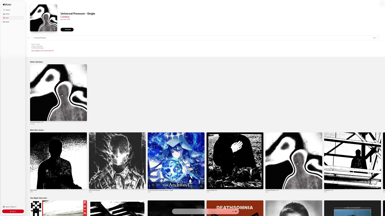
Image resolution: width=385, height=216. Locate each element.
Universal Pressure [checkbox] (40, 38)
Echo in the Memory (95, 133)
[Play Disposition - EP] (326, 186)
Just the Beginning (212, 133)
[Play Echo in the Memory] (91, 186)
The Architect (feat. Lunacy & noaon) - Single (162, 133)
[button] (13, 10)
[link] (37, 130)
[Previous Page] (28, 160)
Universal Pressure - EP (37, 65)
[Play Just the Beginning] (209, 186)
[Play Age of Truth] (32, 186)
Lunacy (65, 16)
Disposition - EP (329, 133)
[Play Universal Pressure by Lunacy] (32, 38)
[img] (7, 4)
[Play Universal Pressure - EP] (32, 118)
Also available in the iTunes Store (41, 51)
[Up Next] (233, 211)
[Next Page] (383, 160)
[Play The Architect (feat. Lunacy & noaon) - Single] (150, 186)
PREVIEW (373, 37)
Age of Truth (34, 133)
